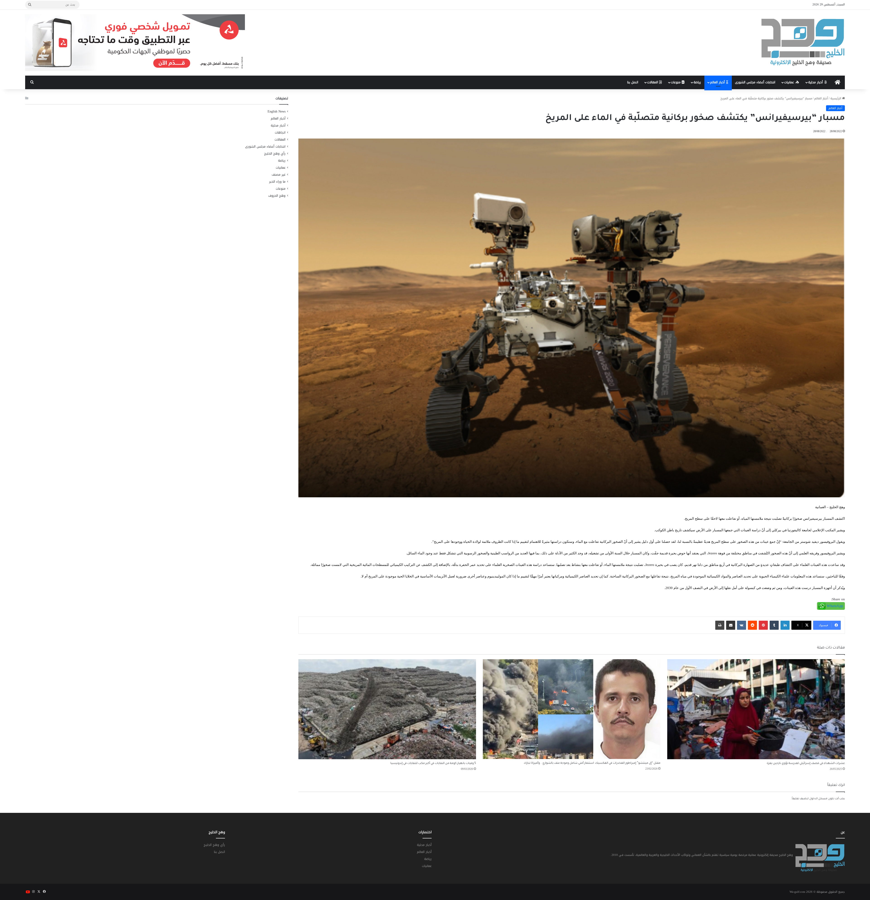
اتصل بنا (632, 82)
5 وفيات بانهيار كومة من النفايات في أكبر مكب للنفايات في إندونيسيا (433, 763)
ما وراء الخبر (277, 181)
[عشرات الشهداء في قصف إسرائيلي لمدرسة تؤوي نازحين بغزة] (756, 709)
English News (276, 111)
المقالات (653, 82)
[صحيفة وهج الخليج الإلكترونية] (803, 43)
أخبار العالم (718, 82)
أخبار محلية (816, 82)
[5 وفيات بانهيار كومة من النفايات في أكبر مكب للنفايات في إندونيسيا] (387, 709)
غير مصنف (278, 174)
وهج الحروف (276, 195)
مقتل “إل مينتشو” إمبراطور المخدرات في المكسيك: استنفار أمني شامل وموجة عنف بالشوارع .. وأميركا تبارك (592, 763)
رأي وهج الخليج (274, 153)
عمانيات (789, 82)
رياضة (697, 82)
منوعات (676, 82)
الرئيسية (836, 98)
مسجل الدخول (818, 798)
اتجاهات (280, 132)
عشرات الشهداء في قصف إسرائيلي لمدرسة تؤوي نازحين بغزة (806, 763)
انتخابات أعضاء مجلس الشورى (755, 82)
